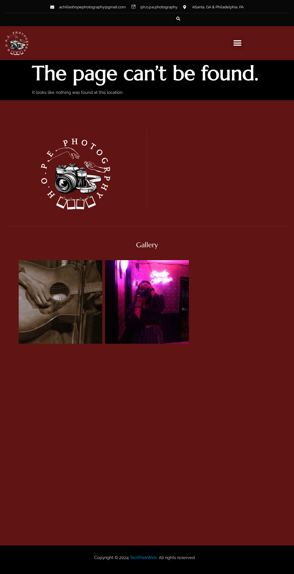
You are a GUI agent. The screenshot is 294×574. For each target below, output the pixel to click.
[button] (178, 19)
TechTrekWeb (143, 557)
